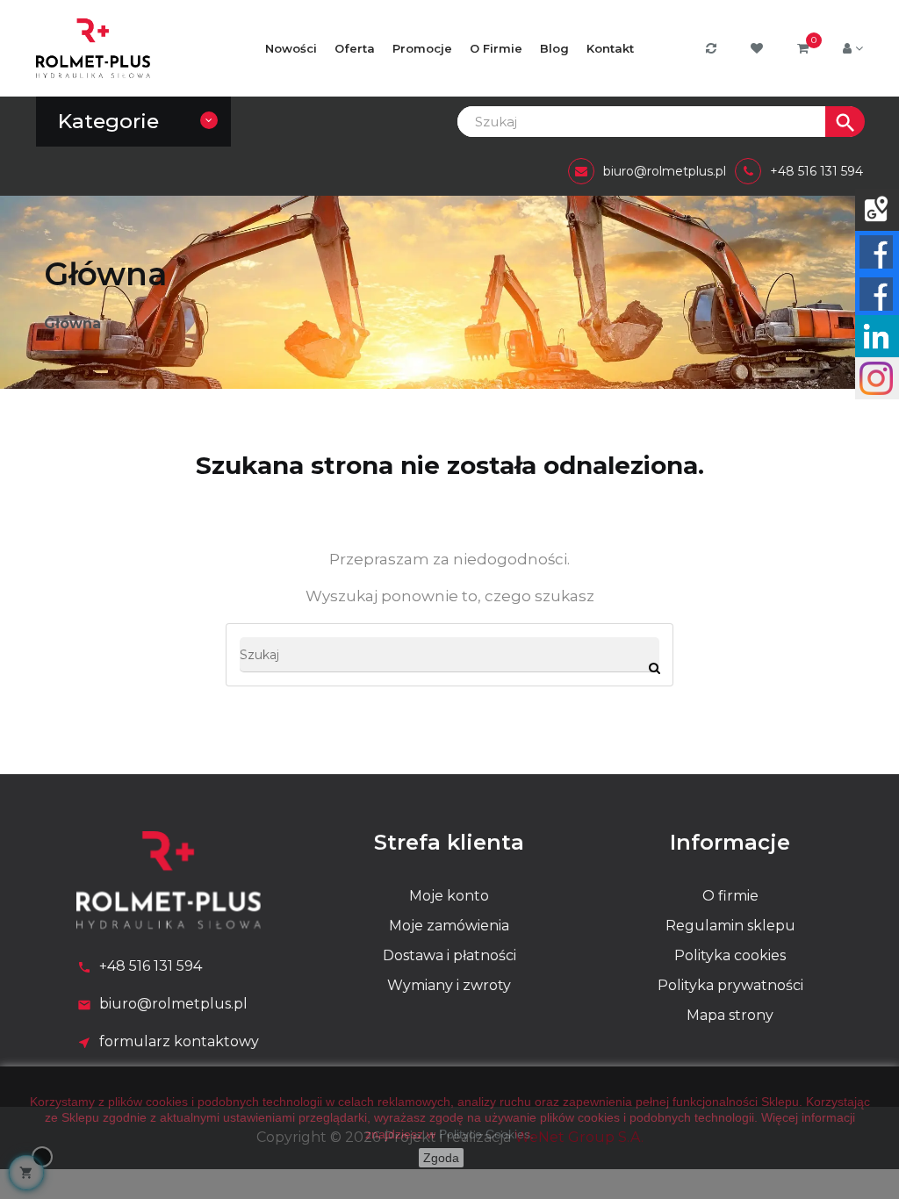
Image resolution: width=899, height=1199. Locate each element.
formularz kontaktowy (179, 1041)
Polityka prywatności (730, 985)
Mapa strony (730, 1015)
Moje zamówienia (449, 925)
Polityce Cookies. (486, 1134)
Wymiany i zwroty (449, 985)
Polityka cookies (730, 955)
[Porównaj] (713, 49)
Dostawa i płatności (449, 955)
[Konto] (853, 48)
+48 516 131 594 (150, 966)
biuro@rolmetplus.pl (173, 1003)
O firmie (730, 895)
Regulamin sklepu (730, 925)
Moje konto (449, 895)
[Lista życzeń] (758, 49)
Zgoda (441, 1158)
